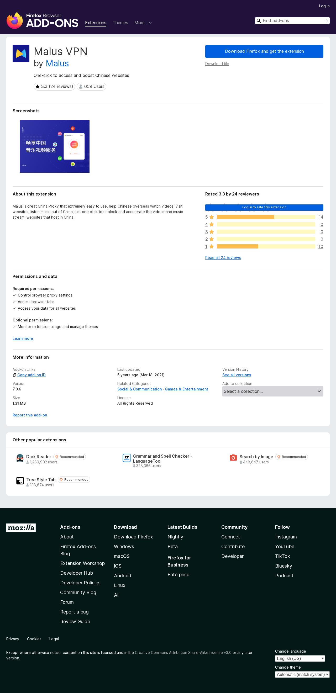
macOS (122, 556)
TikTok (282, 556)
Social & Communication (139, 389)
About (67, 536)
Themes (120, 22)
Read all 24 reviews (223, 257)
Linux (119, 585)
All (116, 595)
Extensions (95, 22)
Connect (230, 536)
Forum (67, 602)
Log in (324, 6)
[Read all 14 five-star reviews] (266, 217)
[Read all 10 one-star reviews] (266, 246)
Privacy (12, 639)
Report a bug (74, 612)
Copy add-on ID (31, 375)
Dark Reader (38, 456)
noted (55, 652)
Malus (57, 63)
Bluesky (283, 566)
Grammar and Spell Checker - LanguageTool (162, 459)
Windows (124, 546)
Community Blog (78, 592)
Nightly (175, 536)
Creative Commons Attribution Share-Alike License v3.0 (183, 652)
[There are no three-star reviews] (266, 232)
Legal (54, 639)
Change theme (288, 667)
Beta (172, 546)
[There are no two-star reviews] (266, 239)
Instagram (286, 536)
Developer (232, 556)
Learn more (23, 338)
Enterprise (178, 574)
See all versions (236, 375)
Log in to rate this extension (264, 207)
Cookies (34, 639)
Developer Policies (80, 582)
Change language (290, 651)
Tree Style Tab (41, 479)
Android (122, 575)
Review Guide (75, 621)
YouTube (284, 546)
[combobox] (292, 20)
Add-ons (70, 527)
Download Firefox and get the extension (264, 51)
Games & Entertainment (186, 389)
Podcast (284, 575)
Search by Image (256, 456)
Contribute (233, 546)
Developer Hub (76, 573)
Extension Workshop (82, 563)
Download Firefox (133, 536)
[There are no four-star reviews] (266, 224)
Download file (217, 63)
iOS (118, 566)
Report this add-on (30, 415)
